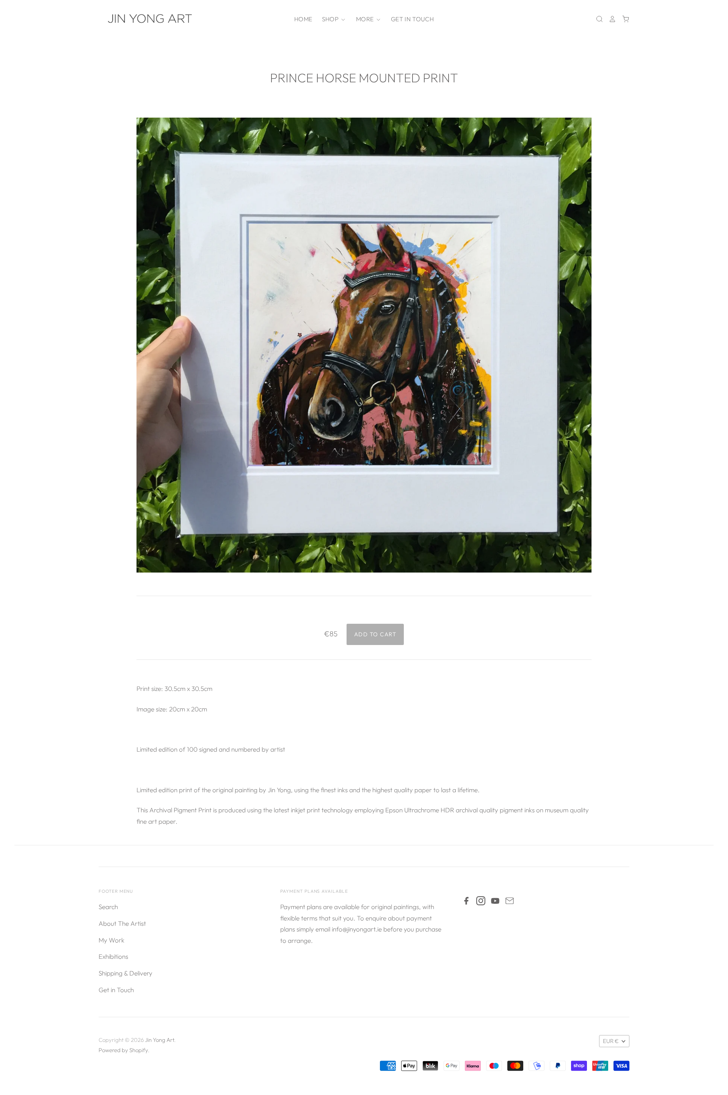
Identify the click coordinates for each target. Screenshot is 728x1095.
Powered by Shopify (123, 1050)
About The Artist (122, 923)
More (365, 19)
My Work (111, 940)
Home (303, 19)
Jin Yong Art (159, 1039)
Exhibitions (113, 956)
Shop (331, 19)
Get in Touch (412, 19)
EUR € (611, 1041)
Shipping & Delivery (125, 973)
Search (108, 907)
